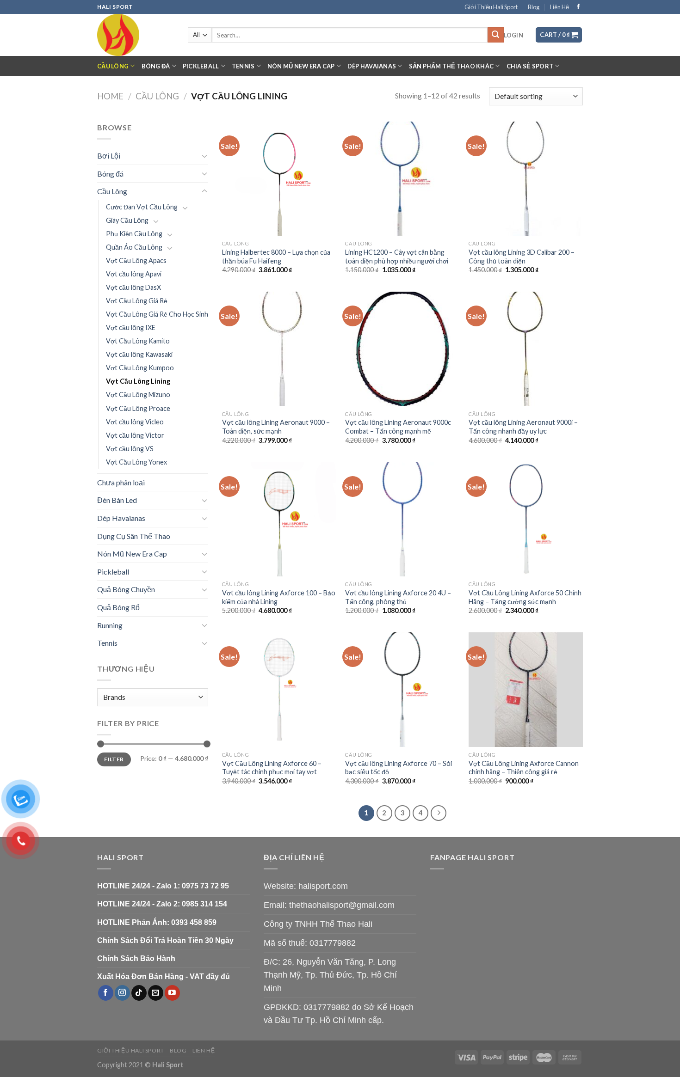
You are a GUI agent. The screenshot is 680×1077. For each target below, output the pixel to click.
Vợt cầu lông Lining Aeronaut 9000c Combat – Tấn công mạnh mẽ (398, 426)
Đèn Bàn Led (117, 500)
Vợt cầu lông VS (130, 449)
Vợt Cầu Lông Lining (138, 381)
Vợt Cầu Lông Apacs (136, 260)
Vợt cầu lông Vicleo (135, 422)
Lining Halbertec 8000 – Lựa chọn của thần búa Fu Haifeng (276, 256)
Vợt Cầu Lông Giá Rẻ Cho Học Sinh (157, 314)
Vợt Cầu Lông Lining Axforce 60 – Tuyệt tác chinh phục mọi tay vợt (271, 767)
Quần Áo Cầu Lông (134, 247)
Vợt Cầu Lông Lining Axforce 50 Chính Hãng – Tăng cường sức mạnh (525, 597)
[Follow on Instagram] (122, 993)
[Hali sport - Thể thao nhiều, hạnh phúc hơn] (135, 35)
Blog (533, 7)
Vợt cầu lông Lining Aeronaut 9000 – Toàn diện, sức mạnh (276, 426)
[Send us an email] (155, 993)
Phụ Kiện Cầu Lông (134, 234)
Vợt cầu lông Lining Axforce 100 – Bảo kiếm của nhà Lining (278, 597)
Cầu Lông (113, 66)
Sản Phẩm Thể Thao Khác (451, 66)
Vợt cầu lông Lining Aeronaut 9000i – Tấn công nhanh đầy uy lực (523, 426)
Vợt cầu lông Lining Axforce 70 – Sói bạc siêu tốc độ (398, 767)
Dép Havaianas (371, 66)
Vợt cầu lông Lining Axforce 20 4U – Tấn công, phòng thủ (398, 597)
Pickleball (201, 66)
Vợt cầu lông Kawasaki (139, 354)
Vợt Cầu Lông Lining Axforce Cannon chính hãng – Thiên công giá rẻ (524, 767)
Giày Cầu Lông (127, 220)
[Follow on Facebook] (578, 7)
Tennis (243, 66)
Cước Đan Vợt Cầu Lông (142, 207)
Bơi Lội (108, 155)
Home (110, 96)
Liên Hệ (559, 7)
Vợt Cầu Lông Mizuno (138, 394)
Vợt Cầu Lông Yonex (136, 462)
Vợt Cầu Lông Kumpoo (140, 368)
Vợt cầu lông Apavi (133, 274)
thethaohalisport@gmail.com (342, 905)
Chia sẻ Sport (530, 66)
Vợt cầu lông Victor (135, 435)
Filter (114, 759)
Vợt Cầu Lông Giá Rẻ (136, 301)
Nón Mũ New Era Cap (301, 66)
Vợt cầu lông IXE (130, 327)
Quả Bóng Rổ (118, 607)
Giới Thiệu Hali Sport (491, 7)
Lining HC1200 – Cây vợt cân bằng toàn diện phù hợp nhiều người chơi (396, 256)
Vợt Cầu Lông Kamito (138, 341)
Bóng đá (156, 66)
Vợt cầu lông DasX (133, 287)
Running (110, 625)
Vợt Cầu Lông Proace (138, 408)
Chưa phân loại (121, 482)
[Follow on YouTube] (172, 993)
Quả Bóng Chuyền (126, 589)
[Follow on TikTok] (139, 993)
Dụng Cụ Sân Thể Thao (133, 536)
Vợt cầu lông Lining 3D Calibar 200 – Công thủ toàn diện (522, 256)
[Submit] (495, 35)
